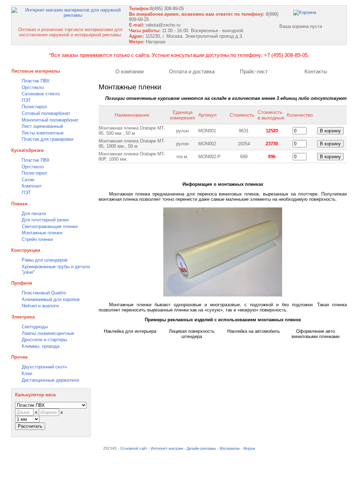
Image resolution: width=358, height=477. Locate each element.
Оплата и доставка (192, 71)
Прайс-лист (254, 71)
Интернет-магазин (167, 448)
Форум (249, 448)
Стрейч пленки (37, 239)
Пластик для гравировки (47, 139)
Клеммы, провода (40, 346)
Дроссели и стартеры (44, 339)
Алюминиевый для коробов (51, 299)
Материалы (230, 448)
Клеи (27, 373)
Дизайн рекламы (201, 448)
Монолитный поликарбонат (50, 120)
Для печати (34, 213)
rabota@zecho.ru (163, 25)
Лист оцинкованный (42, 126)
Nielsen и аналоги (40, 305)
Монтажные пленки (42, 232)
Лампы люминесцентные (48, 333)
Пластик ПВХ (36, 80)
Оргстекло (33, 87)
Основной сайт (133, 448)
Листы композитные (43, 132)
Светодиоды (35, 326)
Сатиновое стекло (41, 93)
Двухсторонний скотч (44, 366)
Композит (32, 186)
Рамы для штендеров (44, 260)
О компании (129, 71)
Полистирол (34, 106)
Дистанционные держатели (50, 380)
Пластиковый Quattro (44, 292)
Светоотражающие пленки (50, 226)
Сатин (28, 179)
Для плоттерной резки (45, 219)
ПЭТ (26, 100)
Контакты (316, 71)
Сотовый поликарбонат (46, 113)
